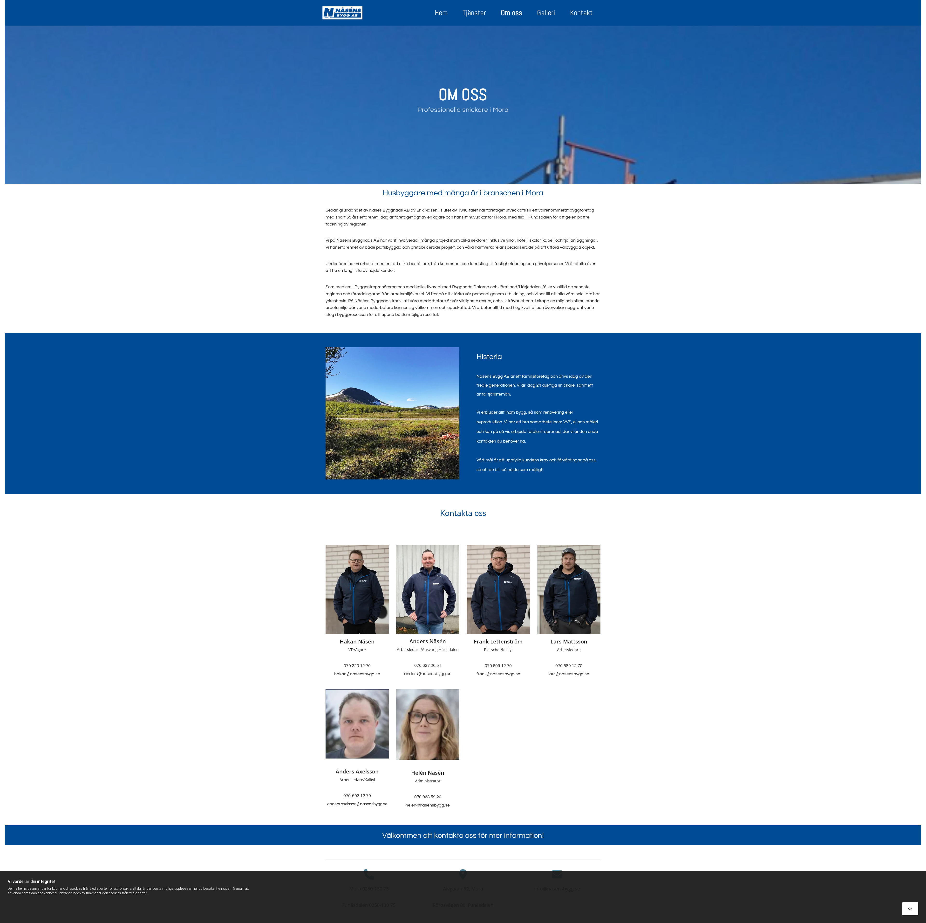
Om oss (511, 12)
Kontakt (581, 12)
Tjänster (474, 12)
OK (910, 908)
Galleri (546, 12)
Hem (441, 12)
